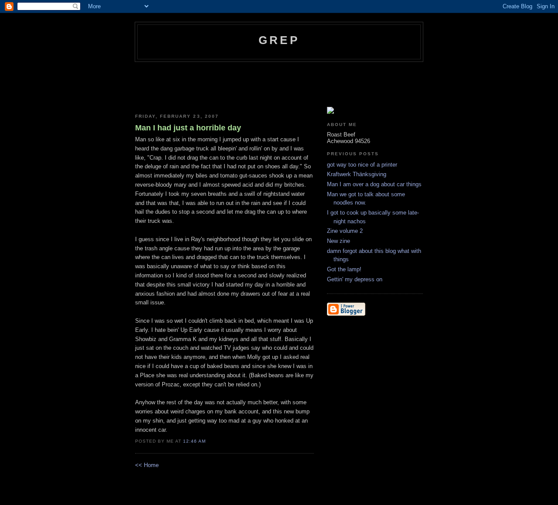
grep (279, 40)
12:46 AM (194, 441)
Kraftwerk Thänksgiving (356, 174)
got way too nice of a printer (362, 164)
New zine (338, 241)
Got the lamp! (344, 269)
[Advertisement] (294, 86)
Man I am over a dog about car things (374, 184)
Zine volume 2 (345, 231)
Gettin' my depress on (354, 279)
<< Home (147, 465)
